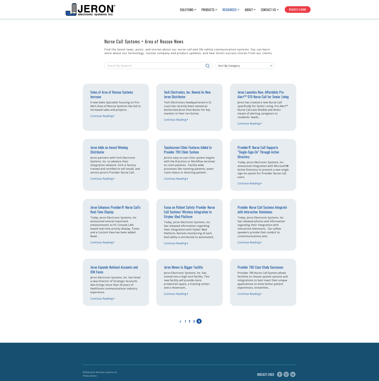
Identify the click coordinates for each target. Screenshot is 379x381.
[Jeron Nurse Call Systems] (91, 9)
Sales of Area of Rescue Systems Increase (111, 94)
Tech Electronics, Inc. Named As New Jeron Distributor (187, 94)
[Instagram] (286, 374)
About (249, 9)
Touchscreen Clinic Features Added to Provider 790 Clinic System (188, 149)
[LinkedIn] (293, 374)
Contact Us (268, 9)
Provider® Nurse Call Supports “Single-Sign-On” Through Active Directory (258, 152)
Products (208, 9)
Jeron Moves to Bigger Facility (183, 267)
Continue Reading (101, 116)
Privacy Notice (90, 375)
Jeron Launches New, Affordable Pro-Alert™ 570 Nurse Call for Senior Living (263, 94)
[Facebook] (279, 374)
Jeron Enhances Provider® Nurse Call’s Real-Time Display (115, 209)
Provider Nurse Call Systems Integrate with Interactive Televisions (262, 209)
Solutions (186, 9)
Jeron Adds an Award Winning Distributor (109, 149)
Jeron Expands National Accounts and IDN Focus (114, 269)
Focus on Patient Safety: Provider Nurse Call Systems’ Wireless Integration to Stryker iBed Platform (189, 211)
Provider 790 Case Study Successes (260, 267)
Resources (230, 9)
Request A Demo (297, 9)
